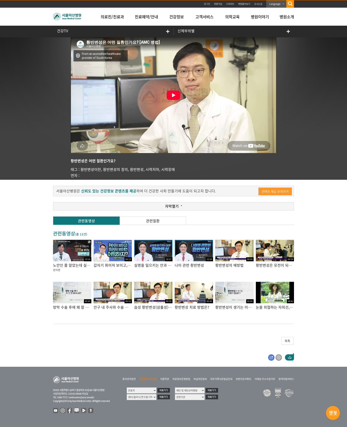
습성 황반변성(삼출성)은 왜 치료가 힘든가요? (169, 307)
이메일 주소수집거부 (265, 379)
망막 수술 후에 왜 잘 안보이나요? (78, 307)
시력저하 (152, 169)
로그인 (207, 4)
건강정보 (176, 17)
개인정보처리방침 (148, 379)
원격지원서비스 (286, 379)
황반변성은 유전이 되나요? (276, 265)
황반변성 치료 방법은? (192, 307)
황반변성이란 (91, 169)
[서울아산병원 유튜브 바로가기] (56, 411)
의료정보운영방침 (181, 379)
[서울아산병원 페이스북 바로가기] (70, 411)
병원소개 (287, 17)
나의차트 (230, 4)
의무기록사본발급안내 (221, 379)
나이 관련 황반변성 (189, 265)
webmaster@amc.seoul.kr (81, 397)
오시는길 (258, 4)
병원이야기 (260, 17)
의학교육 (232, 17)
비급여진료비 (200, 379)
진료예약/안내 (146, 17)
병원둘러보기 (244, 4)
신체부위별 (186, 31)
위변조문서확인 (243, 379)
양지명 (56, 270)
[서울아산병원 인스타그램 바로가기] (63, 411)
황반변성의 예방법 (229, 265)
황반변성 (137, 169)
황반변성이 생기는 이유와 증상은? (241, 307)
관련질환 (153, 221)
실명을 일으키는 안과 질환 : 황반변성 (162, 265)
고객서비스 (204, 17)
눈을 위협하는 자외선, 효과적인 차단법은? (288, 307)
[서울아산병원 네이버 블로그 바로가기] (77, 411)
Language (275, 4)
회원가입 (218, 4)
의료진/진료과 (112, 17)
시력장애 (168, 169)
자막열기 (172, 206)
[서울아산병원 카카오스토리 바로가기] (91, 411)
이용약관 (164, 379)
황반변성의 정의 (115, 169)
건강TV (62, 31)
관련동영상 (86, 221)
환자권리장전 (129, 379)
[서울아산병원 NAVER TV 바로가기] (84, 411)
